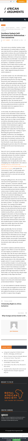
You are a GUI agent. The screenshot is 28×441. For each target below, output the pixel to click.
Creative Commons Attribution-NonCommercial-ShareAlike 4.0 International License (12, 419)
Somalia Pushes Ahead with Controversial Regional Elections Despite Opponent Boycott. (15, 370)
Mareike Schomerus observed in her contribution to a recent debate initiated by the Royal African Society (13, 166)
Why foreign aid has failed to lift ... (14, 316)
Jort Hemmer (6, 40)
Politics (3, 25)
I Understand (16, 440)
